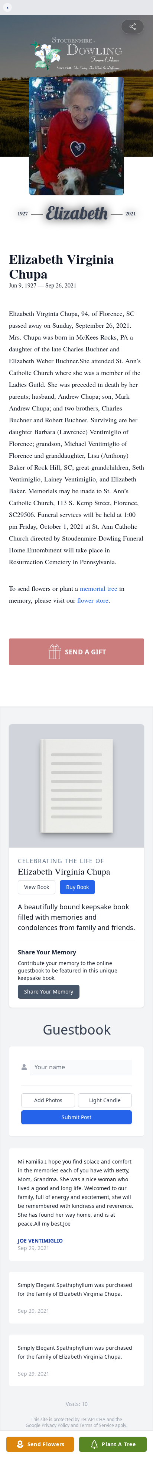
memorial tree (98, 588)
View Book (36, 886)
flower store (92, 600)
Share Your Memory (48, 991)
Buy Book (77, 886)
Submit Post (76, 1117)
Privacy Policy (55, 1425)
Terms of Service (96, 1425)
